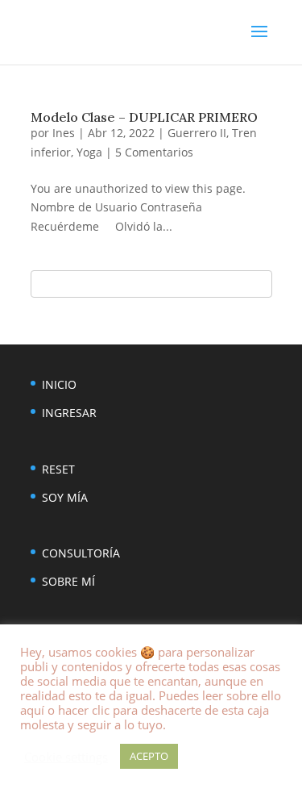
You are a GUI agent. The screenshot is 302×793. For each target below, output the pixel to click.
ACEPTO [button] (149, 756)
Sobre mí (68, 581)
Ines (63, 132)
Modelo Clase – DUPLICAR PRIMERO (144, 117)
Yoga (89, 152)
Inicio (59, 384)
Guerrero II (197, 132)
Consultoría (81, 553)
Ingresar (69, 412)
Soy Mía (65, 497)
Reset (58, 469)
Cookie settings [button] (66, 756)
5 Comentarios (154, 152)
